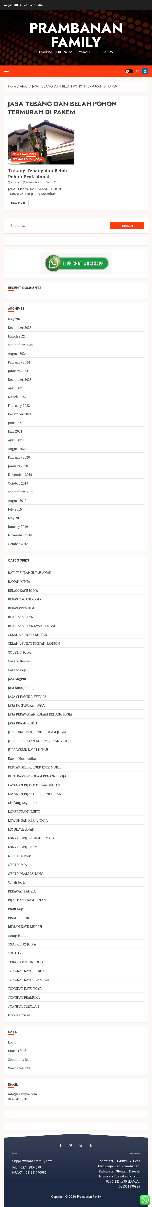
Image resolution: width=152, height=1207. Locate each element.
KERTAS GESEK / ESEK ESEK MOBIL (34, 767)
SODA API (15, 953)
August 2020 (17, 449)
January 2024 (18, 371)
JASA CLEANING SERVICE (27, 696)
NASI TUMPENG (20, 856)
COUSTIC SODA (19, 652)
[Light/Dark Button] (129, 71)
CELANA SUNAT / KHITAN (27, 635)
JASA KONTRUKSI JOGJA (26, 705)
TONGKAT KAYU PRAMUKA (28, 980)
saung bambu (18, 935)
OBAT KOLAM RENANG (25, 873)
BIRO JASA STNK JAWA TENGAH (32, 626)
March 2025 (17, 336)
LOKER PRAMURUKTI (24, 811)
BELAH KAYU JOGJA (24, 154)
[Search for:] (59, 225)
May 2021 (15, 431)
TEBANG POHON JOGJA (27, 159)
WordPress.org (19, 1068)
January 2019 (18, 526)
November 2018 (20, 535)
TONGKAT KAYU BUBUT (26, 971)
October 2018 (18, 544)
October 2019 (18, 483)
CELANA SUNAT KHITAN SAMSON (34, 643)
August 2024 (17, 353)
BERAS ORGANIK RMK (24, 599)
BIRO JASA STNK (20, 617)
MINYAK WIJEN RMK (24, 847)
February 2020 (19, 457)
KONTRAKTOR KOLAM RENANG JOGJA (37, 776)
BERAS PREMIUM (21, 608)
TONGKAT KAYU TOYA (25, 988)
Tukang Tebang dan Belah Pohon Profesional (37, 173)
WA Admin (145, 71)
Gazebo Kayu (18, 670)
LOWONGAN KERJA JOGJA (28, 820)
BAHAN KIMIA (19, 581)
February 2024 (19, 362)
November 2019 (20, 474)
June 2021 (15, 423)
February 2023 (19, 405)
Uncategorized (19, 1015)
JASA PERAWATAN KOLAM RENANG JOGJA (40, 714)
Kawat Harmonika (22, 758)
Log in (12, 1042)
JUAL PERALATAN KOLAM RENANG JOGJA (40, 741)
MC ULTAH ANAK (21, 829)
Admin (15, 182)
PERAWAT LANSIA (22, 891)
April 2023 (16, 388)
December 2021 (19, 414)
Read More (18, 203)
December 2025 (19, 327)
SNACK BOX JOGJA (22, 944)
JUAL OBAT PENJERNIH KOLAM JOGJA (37, 732)
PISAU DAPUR (18, 918)
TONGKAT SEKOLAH (23, 1006)
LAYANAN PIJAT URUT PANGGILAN (34, 794)
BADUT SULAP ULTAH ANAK (29, 572)
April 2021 (16, 440)
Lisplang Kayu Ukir (22, 803)
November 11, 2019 (38, 182)
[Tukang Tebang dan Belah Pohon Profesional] (41, 142)
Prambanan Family (76, 35)
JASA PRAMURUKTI (22, 723)
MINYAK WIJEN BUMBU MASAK (32, 838)
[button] (6, 71)
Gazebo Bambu (19, 661)
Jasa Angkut (17, 679)
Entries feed (17, 1051)
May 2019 (15, 518)
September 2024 (20, 345)
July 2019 (15, 509)
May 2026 (15, 319)
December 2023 (19, 379)
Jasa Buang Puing (21, 688)
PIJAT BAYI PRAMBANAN (27, 900)
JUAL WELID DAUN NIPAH (28, 749)
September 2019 (20, 492)
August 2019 (17, 500)
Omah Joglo (17, 882)
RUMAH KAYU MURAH (25, 926)
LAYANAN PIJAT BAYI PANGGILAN (34, 785)
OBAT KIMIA (17, 865)
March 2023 (17, 397)
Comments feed (19, 1059)
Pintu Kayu (16, 909)
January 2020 (18, 466)
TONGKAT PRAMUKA (24, 997)
